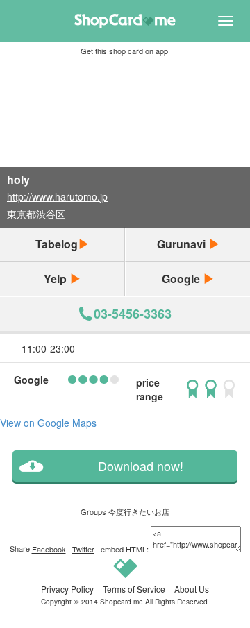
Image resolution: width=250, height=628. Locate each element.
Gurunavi (182, 244)
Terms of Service (134, 589)
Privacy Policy (67, 589)
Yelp (56, 279)
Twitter (83, 548)
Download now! (140, 466)
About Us (191, 589)
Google (182, 279)
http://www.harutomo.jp (57, 196)
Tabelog (56, 244)
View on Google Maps (48, 423)
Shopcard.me (121, 601)
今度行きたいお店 (138, 511)
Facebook (49, 548)
